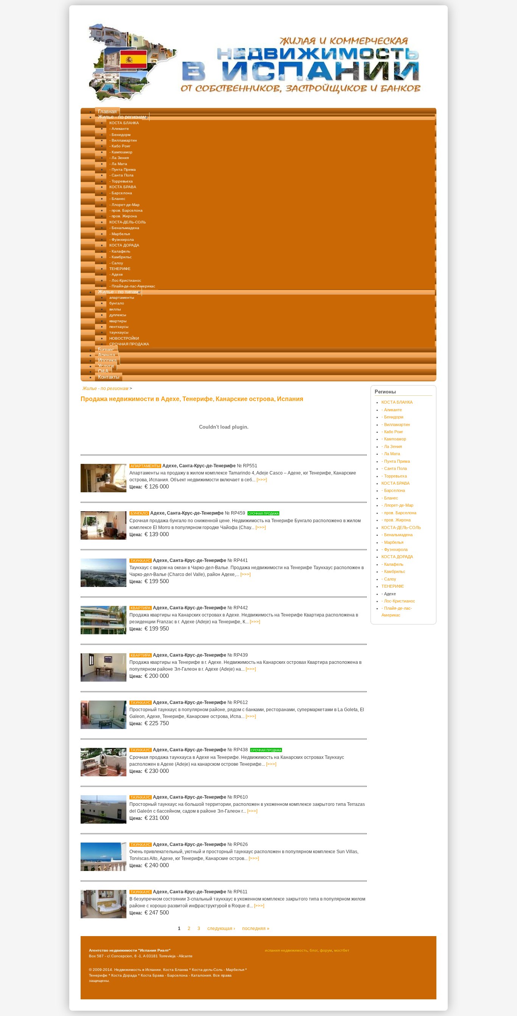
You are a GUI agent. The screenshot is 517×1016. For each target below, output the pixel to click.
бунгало (116, 303)
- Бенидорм (120, 135)
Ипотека (107, 360)
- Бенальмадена (124, 228)
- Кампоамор (120, 152)
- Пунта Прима (122, 169)
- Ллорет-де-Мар (124, 205)
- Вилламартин (123, 140)
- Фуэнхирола (121, 239)
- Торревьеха (121, 181)
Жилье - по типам (118, 292)
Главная (107, 111)
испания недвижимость (286, 950)
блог (314, 950)
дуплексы (117, 315)
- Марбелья (119, 234)
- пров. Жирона (123, 216)
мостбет (341, 950)
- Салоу (116, 263)
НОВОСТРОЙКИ (124, 338)
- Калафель (119, 251)
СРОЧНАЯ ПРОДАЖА (129, 344)
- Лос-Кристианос (125, 280)
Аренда (106, 355)
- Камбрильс (120, 257)
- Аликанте (119, 128)
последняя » (255, 928)
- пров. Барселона (126, 210)
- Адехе (116, 274)
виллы (115, 309)
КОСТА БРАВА (122, 187)
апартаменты (121, 297)
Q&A (103, 371)
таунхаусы (118, 332)
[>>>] (262, 479)
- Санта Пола (121, 175)
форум (326, 950)
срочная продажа (263, 513)
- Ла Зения (119, 158)
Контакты (108, 377)
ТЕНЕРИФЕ (120, 269)
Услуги (106, 366)
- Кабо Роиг (120, 146)
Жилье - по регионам (122, 117)
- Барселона (120, 193)
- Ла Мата (118, 164)
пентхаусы (118, 327)
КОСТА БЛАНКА (124, 123)
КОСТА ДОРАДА (124, 245)
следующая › (221, 928)
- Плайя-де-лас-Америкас (132, 286)
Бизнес (106, 350)
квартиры (117, 321)
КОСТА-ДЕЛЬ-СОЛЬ (127, 222)
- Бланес (117, 199)
